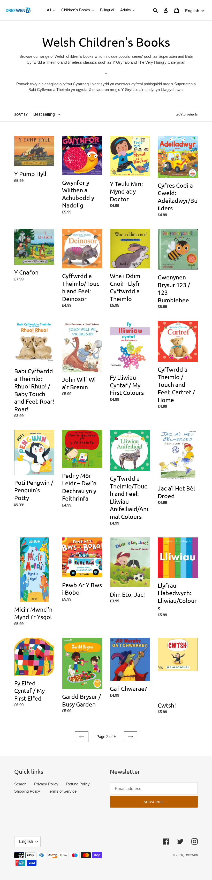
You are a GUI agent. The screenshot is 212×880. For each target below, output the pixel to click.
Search (20, 784)
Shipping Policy (27, 791)
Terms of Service (62, 791)
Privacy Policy (46, 784)
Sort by (21, 115)
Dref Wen (191, 855)
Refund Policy (78, 784)
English (26, 841)
